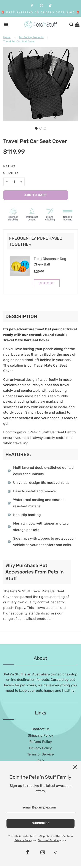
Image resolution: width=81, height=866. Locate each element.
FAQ (40, 761)
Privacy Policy (40, 748)
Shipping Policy (40, 735)
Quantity (10, 173)
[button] (36, 128)
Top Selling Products (31, 37)
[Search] (71, 24)
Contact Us (40, 729)
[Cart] (77, 24)
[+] (21, 182)
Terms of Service (40, 754)
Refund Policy (40, 742)
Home (7, 37)
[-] (6, 182)
